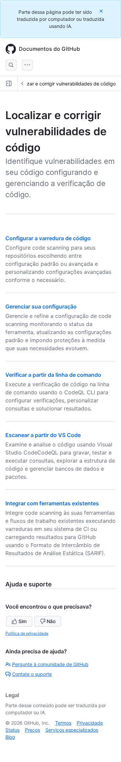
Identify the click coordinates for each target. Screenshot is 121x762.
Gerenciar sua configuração (41, 306)
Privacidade (90, 723)
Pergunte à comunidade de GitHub (50, 664)
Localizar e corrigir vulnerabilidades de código (65, 83)
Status (12, 730)
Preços (32, 730)
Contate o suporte (32, 674)
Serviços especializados (71, 730)
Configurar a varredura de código (48, 238)
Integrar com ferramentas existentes (52, 503)
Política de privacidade (26, 633)
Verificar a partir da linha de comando (53, 374)
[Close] (101, 11)
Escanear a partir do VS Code (43, 435)
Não (51, 621)
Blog (10, 737)
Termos (63, 723)
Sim (22, 621)
